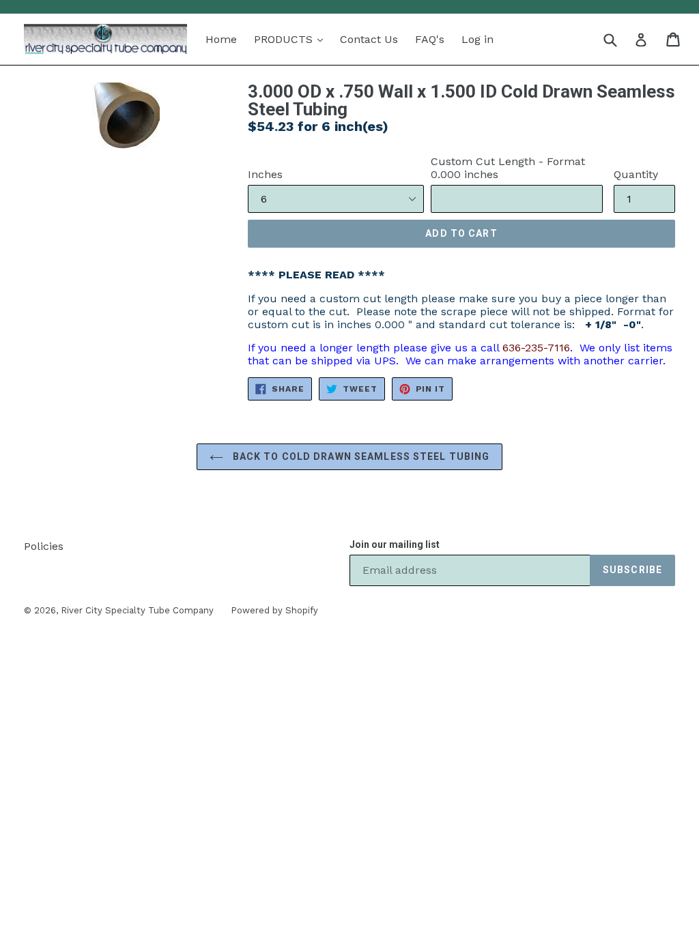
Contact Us (369, 39)
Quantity (636, 174)
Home (221, 39)
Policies (43, 546)
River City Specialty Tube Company (137, 610)
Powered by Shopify (274, 610)
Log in (477, 39)
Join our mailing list (395, 544)
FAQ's (429, 39)
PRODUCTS (285, 39)
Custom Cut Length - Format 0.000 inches (508, 168)
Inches (265, 174)
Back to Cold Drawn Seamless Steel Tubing (360, 456)
